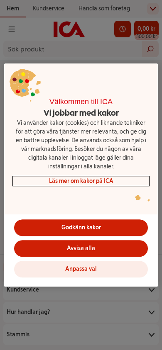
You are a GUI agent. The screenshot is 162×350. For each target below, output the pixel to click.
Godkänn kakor (81, 227)
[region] (81, 175)
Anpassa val (81, 268)
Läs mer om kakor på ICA (81, 181)
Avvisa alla (81, 248)
